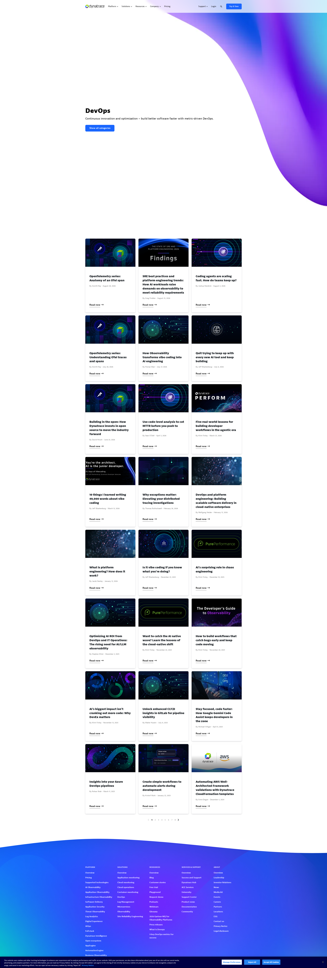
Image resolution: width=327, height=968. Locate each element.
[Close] (323, 962)
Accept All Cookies (271, 962)
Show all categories (99, 128)
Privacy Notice (88, 965)
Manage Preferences (232, 962)
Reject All (252, 962)
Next (178, 820)
